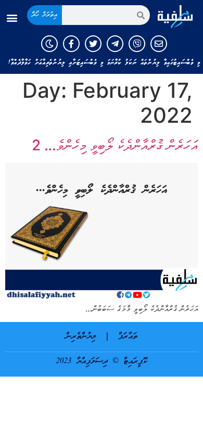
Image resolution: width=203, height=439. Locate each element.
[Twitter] (93, 43)
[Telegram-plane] (115, 43)
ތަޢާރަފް (127, 336)
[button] (12, 18)
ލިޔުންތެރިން (81, 336)
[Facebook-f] (71, 43)
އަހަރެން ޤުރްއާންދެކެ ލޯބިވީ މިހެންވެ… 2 (115, 145)
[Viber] (137, 43)
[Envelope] (158, 43)
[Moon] (49, 43)
